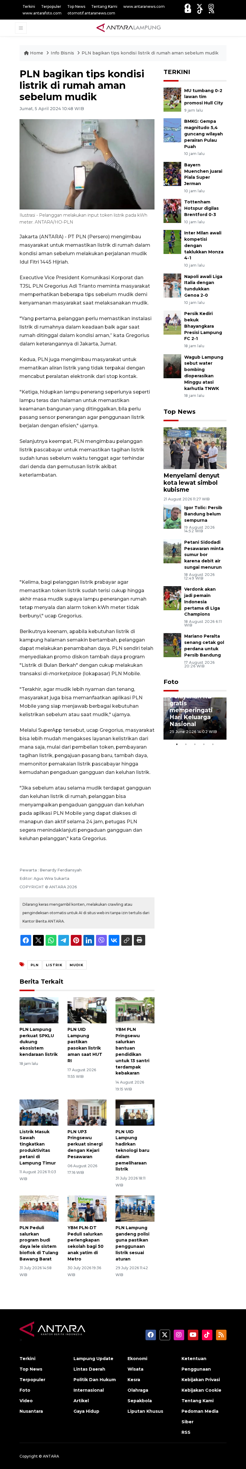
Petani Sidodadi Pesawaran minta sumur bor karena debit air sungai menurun (204, 555)
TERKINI (177, 72)
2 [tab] (186, 744)
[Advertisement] (87, 529)
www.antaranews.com (144, 6)
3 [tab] (195, 744)
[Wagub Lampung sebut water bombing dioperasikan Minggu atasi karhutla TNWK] (172, 366)
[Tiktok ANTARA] (200, 11)
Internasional (89, 1390)
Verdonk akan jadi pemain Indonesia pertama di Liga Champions (202, 601)
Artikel (81, 1400)
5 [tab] (213, 744)
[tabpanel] (195, 718)
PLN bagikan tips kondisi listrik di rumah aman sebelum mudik (150, 53)
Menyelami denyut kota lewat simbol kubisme (192, 482)
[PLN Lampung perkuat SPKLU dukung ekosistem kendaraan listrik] (39, 1010)
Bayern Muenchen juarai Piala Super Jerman (203, 174)
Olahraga (138, 1390)
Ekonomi (137, 1358)
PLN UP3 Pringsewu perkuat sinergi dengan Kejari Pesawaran (85, 1144)
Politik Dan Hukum (95, 1379)
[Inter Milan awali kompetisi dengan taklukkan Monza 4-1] (172, 241)
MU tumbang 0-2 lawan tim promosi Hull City (203, 97)
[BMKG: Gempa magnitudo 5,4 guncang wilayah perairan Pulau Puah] (172, 130)
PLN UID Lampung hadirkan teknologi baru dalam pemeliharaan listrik (132, 1150)
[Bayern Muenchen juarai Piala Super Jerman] (172, 173)
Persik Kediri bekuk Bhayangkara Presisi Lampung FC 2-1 (203, 326)
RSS (186, 1432)
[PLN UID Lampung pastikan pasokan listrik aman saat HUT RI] (87, 1010)
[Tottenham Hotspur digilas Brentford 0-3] (172, 211)
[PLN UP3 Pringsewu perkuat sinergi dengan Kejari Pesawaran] (87, 1112)
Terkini (28, 6)
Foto (171, 681)
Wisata (135, 1369)
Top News (76, 6)
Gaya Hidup (86, 1411)
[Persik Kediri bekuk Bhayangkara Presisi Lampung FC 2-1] (172, 322)
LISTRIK (54, 965)
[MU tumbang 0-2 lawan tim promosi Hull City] (172, 99)
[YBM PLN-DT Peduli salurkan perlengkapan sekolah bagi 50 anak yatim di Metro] (87, 1208)
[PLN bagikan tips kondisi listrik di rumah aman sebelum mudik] (195, 448)
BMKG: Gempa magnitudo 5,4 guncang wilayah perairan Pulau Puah (203, 134)
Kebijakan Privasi (201, 1379)
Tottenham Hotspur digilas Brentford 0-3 (201, 208)
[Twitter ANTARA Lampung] (199, 6)
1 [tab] (177, 744)
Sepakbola (140, 1400)
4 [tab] (204, 744)
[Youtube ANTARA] (187, 11)
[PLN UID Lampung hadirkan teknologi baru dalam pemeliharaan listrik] (135, 1112)
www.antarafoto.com (42, 13)
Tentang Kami (104, 6)
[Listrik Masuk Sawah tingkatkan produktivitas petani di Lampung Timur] (39, 1112)
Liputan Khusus (145, 1411)
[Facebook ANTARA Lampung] (187, 6)
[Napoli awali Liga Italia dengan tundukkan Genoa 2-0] (172, 285)
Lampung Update (93, 1358)
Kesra (134, 1379)
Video (26, 1400)
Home (36, 53)
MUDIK (76, 965)
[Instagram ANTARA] (211, 6)
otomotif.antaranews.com (91, 13)
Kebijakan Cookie (201, 1390)
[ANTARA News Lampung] (129, 28)
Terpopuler (51, 6)
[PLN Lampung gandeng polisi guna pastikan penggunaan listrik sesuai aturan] (135, 1208)
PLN (35, 965)
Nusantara (31, 1411)
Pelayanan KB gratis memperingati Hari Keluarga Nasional (191, 710)
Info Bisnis (63, 53)
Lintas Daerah (89, 1369)
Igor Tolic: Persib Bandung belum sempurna (203, 514)
